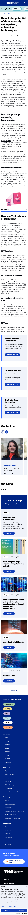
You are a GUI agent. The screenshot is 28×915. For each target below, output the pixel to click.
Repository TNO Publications (12, 818)
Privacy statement (9, 883)
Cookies (6, 879)
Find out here (11, 354)
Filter (2, 489)
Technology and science (10, 797)
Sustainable (9, 704)
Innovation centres (10, 841)
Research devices (10, 804)
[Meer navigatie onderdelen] (26, 9)
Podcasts (7, 751)
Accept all (7, 910)
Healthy (7, 708)
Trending (7, 758)
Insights (7, 748)
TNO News (8, 762)
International (8, 844)
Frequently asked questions (12, 792)
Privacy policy (12, 906)
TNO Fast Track (9, 834)
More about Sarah (9, 474)
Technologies (8, 807)
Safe (6, 713)
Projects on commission (11, 827)
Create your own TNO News (15, 861)
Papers (7, 755)
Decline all (21, 910)
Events (7, 741)
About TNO (6, 767)
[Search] (25, 2)
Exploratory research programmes (14, 811)
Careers (7, 727)
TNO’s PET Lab (20, 331)
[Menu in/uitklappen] (2, 3)
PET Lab (16, 9)
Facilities (7, 800)
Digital (7, 718)
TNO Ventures (8, 837)
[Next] (6, 431)
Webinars (7, 744)
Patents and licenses (10, 814)
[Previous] (2, 431)
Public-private (8, 830)
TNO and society (9, 785)
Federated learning (6, 133)
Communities (8, 788)
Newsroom (6, 734)
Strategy (7, 778)
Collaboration (7, 823)
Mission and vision (10, 774)
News (6, 737)
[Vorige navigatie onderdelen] (2, 9)
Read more (10, 534)
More (13, 690)
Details (2, 906)
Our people (8, 781)
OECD (21, 105)
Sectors (7, 722)
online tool (6, 310)
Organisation (8, 771)
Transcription (5, 209)
